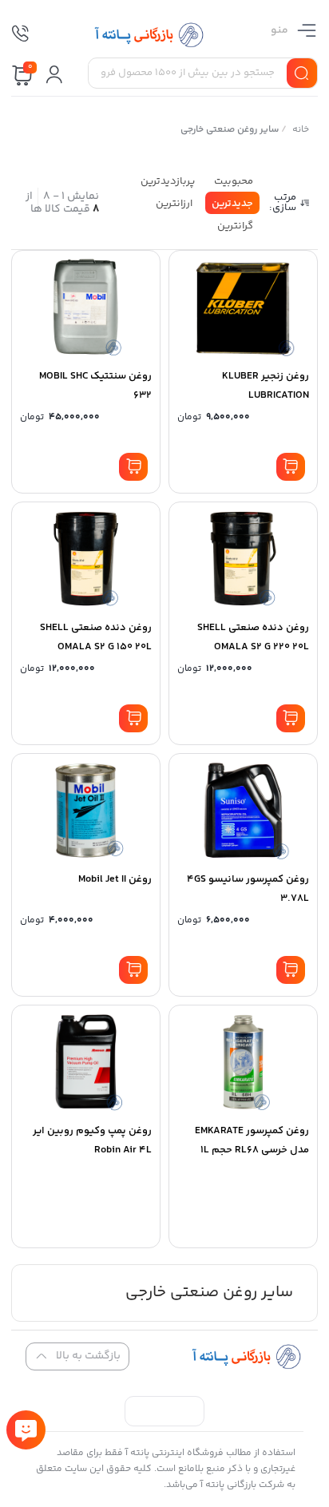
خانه (301, 129)
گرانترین (235, 226)
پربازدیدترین (168, 181)
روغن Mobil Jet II (115, 879)
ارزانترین (174, 204)
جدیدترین (232, 204)
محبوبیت (233, 181)
